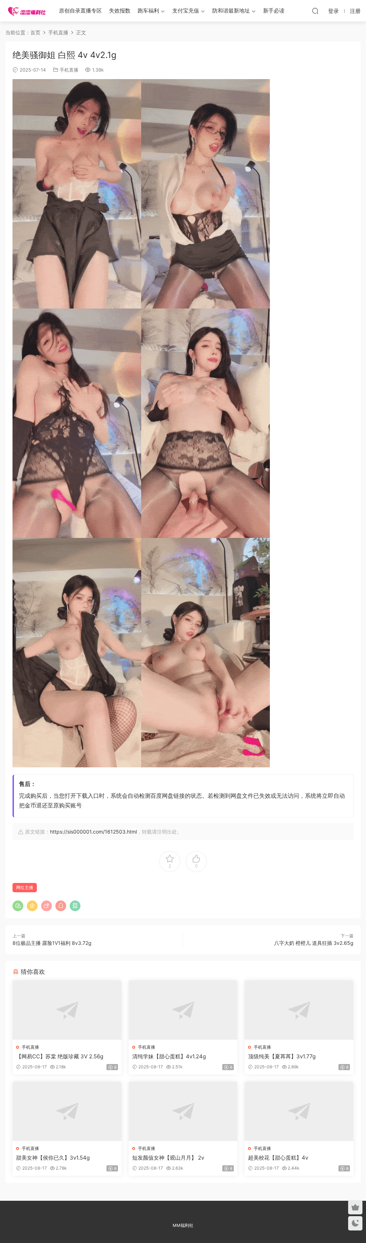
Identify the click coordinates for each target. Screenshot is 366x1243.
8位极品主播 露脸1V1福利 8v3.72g (52, 943)
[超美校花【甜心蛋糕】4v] (298, 1111)
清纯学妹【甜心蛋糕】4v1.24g (169, 1056)
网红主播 (24, 887)
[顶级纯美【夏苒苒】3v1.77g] (298, 1010)
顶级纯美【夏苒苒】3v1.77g (282, 1056)
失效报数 (119, 10)
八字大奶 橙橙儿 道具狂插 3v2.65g (313, 943)
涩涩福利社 (26, 10)
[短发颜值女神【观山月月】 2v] (183, 1111)
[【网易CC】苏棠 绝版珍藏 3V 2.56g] (67, 1010)
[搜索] (315, 10)
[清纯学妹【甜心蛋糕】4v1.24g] (183, 1010)
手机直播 (69, 70)
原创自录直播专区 (80, 10)
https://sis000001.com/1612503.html (93, 832)
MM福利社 (183, 1225)
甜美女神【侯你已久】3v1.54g (53, 1157)
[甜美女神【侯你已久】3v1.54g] (67, 1111)
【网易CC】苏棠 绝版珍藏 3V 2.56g (59, 1056)
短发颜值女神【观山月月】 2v (168, 1157)
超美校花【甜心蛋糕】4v (278, 1157)
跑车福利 (148, 10)
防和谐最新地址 (231, 10)
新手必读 (274, 10)
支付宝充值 (185, 10)
